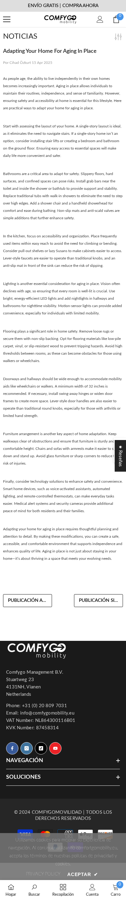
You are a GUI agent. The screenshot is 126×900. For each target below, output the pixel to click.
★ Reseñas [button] (120, 456)
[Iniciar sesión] (100, 19)
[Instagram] (26, 748)
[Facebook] (12, 748)
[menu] (6, 19)
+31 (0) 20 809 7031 (44, 705)
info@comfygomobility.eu (47, 713)
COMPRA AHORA (80, 5)
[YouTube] (55, 748)
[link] (34, 890)
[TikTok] (41, 748)
